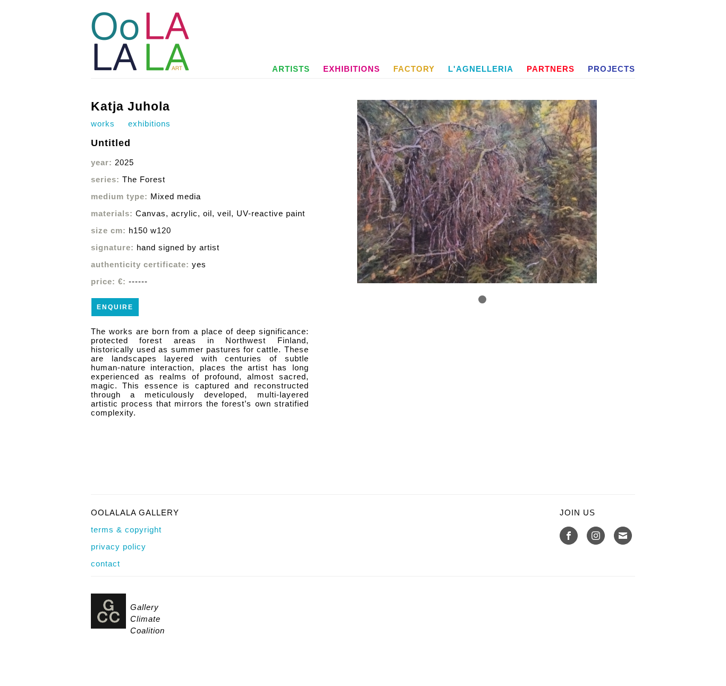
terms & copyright (126, 529)
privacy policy (118, 546)
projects (611, 68)
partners (551, 68)
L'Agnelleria (480, 68)
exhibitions (351, 68)
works (103, 123)
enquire (115, 307)
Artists (291, 68)
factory (414, 68)
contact (105, 563)
